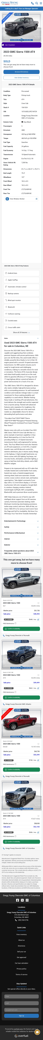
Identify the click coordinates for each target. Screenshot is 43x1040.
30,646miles (35, 606)
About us (21, 940)
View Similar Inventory (21, 78)
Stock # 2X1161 (7, 600)
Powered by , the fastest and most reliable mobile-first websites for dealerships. (21, 1030)
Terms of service (21, 974)
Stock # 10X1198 (8, 672)
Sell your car (21, 952)
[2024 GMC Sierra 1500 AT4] (21, 654)
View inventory (21, 934)
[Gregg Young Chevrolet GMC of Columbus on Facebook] (16, 900)
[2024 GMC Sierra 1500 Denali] (21, 723)
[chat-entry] (37, 1032)
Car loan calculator (21, 963)
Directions (21, 946)
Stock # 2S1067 (7, 741)
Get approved (21, 957)
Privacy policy (21, 969)
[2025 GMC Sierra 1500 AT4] (21, 795)
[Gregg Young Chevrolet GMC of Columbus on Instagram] (26, 900)
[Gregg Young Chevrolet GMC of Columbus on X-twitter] (21, 900)
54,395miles (35, 678)
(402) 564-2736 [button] (23, 920)
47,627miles (35, 819)
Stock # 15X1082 (8, 813)
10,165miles (35, 747)
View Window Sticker (17, 199)
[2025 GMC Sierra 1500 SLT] (21, 582)
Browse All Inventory (21, 72)
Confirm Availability (14, 629)
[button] (32, 3)
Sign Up (21, 1016)
